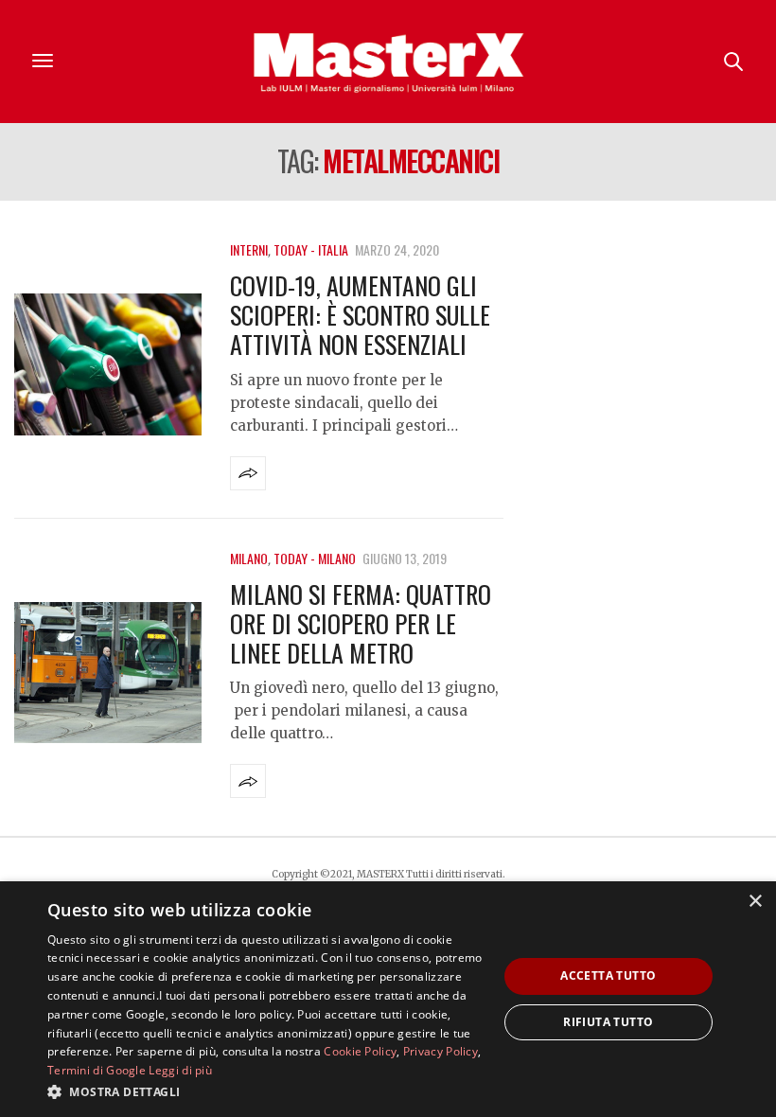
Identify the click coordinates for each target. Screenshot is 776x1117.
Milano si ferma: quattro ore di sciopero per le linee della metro (360, 623)
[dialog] (388, 999)
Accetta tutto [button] (608, 975)
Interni (249, 249)
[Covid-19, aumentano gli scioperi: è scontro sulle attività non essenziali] (108, 364)
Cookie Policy (360, 1051)
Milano (249, 558)
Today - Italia (310, 249)
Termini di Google (96, 1070)
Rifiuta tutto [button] (608, 1022)
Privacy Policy (440, 1051)
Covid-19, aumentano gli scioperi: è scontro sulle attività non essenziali (360, 315)
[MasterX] (388, 61)
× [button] (755, 902)
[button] (266, 1091)
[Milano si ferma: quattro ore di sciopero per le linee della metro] (108, 673)
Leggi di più (180, 1070)
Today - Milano (314, 558)
